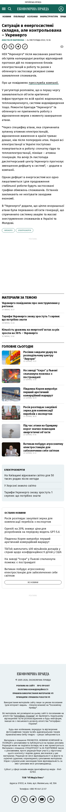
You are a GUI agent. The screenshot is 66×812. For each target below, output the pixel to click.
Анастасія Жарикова (13, 40)
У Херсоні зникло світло (20, 485)
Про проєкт (43, 685)
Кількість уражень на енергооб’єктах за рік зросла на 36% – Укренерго (30, 331)
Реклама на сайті (25, 685)
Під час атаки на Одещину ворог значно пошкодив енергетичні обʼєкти (40, 429)
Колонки (32, 16)
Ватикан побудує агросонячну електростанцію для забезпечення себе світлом (43, 447)
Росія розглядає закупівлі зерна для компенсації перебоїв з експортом (40, 410)
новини (6, 16)
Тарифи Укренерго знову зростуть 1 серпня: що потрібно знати (31, 318)
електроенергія (24, 230)
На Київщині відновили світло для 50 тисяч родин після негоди (29, 477)
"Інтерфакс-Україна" (24, 716)
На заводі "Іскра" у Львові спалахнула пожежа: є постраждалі (40, 374)
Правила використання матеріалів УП (33, 693)
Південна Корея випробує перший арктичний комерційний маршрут (40, 392)
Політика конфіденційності (33, 689)
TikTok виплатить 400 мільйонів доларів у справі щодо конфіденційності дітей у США (32, 550)
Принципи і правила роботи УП (33, 697)
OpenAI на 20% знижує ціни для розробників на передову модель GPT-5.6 (32, 530)
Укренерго (8, 230)
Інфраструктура (49, 16)
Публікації (19, 16)
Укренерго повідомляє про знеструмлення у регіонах (31, 304)
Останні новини (15, 512)
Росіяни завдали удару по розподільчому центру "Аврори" (40, 355)
